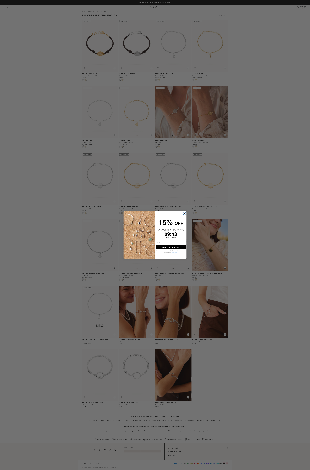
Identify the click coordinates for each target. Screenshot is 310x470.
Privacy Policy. (174, 252)
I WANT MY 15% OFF (170, 247)
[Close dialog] (184, 213)
